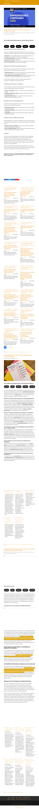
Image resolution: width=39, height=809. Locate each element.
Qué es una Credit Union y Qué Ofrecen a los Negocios (11, 210)
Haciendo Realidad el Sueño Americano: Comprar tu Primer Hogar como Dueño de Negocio (10, 230)
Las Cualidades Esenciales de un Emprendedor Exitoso (19, 492)
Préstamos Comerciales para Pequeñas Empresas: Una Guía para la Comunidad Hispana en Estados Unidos (27, 275)
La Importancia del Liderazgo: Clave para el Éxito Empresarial (9, 729)
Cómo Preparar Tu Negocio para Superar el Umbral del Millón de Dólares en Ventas (19, 549)
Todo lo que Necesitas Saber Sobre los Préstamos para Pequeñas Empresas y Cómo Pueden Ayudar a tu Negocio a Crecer (27, 252)
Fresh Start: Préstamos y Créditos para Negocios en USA (27, 210)
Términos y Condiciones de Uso (21, 799)
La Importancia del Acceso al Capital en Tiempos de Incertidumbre (26, 334)
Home (9, 797)
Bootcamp (13, 797)
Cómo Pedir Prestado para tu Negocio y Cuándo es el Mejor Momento (10, 194)
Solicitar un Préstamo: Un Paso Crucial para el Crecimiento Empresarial (27, 316)
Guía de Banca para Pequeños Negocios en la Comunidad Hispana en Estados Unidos (11, 297)
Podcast (13, 34)
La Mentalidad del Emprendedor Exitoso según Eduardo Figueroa (18, 355)
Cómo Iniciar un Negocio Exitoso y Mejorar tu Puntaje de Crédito (17, 30)
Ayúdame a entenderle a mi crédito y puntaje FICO (27, 227)
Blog (17, 797)
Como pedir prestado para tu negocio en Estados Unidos (10, 270)
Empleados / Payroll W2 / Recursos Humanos (23, 552)
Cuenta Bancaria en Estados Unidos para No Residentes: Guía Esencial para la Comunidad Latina (19, 520)
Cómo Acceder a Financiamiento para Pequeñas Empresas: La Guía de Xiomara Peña (11, 336)
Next (10, 347)
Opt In (29, 799)
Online (12, 553)
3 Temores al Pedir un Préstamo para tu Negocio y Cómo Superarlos (26, 193)
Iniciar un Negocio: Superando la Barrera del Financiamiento (10, 314)
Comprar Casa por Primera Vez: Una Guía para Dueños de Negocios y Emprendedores (27, 297)
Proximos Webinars (26, 797)
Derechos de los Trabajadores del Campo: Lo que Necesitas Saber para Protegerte (9, 520)
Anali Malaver (7, 32)
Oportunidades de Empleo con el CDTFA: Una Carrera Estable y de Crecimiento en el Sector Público (19, 761)
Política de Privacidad (11, 799)
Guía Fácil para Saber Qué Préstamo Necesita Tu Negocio (11, 247)
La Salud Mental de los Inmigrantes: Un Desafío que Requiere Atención (9, 492)
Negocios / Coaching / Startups (20, 32)
